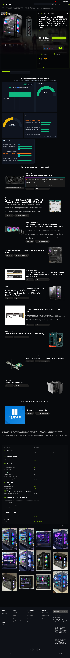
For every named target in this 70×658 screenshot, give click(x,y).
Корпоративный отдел (17, 656)
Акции (3, 656)
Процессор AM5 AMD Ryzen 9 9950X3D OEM (10, 149)
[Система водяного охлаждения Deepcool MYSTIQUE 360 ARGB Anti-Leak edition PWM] (15, 230)
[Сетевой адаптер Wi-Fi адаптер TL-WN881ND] (15, 364)
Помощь (44, 646)
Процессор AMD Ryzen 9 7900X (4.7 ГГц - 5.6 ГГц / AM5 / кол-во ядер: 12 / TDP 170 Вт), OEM (32, 120)
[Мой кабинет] (55, 4)
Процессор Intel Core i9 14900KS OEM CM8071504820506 (32, 127)
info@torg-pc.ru (58, 653)
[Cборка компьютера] (55, 387)
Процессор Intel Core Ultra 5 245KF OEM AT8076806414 (32, 132)
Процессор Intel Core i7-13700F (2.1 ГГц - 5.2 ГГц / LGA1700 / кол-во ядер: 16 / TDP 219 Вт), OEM (32, 122)
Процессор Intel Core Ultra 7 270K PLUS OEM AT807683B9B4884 (10, 158)
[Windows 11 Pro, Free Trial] (15, 415)
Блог (43, 656)
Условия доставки (30, 651)
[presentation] (2, 45)
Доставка (15, 651)
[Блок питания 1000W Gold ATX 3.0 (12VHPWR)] (55, 340)
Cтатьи (14, 653)
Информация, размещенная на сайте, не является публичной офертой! (51, 67)
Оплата (14, 650)
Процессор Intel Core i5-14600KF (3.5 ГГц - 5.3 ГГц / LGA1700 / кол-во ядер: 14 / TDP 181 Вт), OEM (32, 129)
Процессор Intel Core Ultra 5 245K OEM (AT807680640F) (10, 156)
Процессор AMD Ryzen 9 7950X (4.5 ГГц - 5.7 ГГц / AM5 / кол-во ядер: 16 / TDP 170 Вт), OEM (10, 144)
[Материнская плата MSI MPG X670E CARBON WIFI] (55, 255)
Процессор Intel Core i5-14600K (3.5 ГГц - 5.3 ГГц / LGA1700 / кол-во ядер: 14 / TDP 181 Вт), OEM (32, 134)
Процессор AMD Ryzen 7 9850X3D (12, 151)
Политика (29, 656)
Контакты (15, 648)
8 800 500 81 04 (65, 1)
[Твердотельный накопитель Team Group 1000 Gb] (15, 315)
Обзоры (43, 654)
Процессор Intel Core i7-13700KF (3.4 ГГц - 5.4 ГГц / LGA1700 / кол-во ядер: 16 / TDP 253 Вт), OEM (32, 118)
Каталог (4, 646)
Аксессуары (20, 72)
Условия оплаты (30, 650)
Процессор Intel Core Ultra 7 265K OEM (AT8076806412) (32, 125)
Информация (30, 646)
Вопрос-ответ (44, 653)
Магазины (29, 648)
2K (28, 84)
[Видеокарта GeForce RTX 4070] (15, 182)
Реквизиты (29, 654)
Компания (15, 646)
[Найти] (52, 4)
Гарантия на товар (30, 653)
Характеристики (9, 215)
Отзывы (14, 654)
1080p (25, 84)
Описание (5, 72)
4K (31, 84)
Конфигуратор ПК (6, 654)
